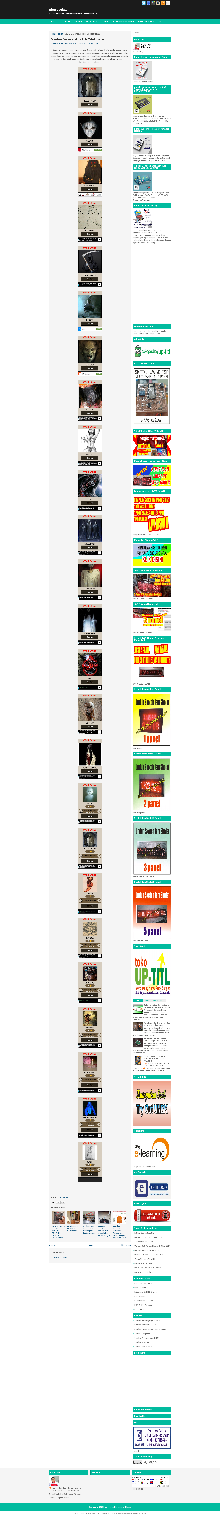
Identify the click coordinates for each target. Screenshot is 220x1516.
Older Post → (125, 1245)
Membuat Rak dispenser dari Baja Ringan (73, 1228)
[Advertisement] (152, 284)
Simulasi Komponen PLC (144, 1334)
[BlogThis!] (59, 1202)
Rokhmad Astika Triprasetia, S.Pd (66, 1488)
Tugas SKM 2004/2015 (143, 1242)
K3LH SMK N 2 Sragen (143, 1301)
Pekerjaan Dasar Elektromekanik (123, 21)
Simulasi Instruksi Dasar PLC (146, 1325)
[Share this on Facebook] (58, 1197)
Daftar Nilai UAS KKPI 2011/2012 (147, 1268)
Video (160, 21)
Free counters (137, 1489)
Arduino (67, 21)
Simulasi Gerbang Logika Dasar (147, 1320)
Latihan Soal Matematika (144, 1233)
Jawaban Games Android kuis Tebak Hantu (77, 39)
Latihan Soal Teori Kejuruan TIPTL (148, 1237)
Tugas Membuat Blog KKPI (145, 1259)
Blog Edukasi (139, 1309)
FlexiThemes (85, 1513)
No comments (93, 43)
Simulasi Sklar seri (141, 1342)
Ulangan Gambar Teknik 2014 (146, 1250)
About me (54, 26)
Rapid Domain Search (139, 1513)
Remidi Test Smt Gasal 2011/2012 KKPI (150, 1255)
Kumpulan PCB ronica (143, 1283)
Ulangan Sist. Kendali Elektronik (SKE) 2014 (152, 1246)
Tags (147, 1000)
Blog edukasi (58, 9)
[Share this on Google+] (63, 1197)
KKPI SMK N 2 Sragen (143, 1305)
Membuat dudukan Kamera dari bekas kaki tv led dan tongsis (104, 1231)
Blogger (128, 1507)
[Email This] (57, 1202)
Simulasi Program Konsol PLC (146, 1338)
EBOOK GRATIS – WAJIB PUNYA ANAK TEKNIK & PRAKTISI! (155, 1058)
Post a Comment (60, 1257)
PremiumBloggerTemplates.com (120, 1513)
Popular (138, 1000)
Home (52, 21)
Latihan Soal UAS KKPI (143, 1263)
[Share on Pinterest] (66, 1197)
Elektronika (78, 21)
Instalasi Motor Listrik (146, 21)
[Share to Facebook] (64, 1202)
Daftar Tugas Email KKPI (144, 1272)
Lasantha (105, 1513)
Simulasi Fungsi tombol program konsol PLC (152, 1329)
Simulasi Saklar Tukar (143, 1347)
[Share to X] (61, 1202)
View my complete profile (59, 1498)
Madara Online (140, 1288)
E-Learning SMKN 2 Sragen (145, 1292)
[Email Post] (52, 1202)
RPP (59, 21)
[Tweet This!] (60, 1197)
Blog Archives (158, 1000)
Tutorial (105, 21)
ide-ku (60, 34)
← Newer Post (55, 1245)
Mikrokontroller (92, 21)
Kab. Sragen (139, 1296)
